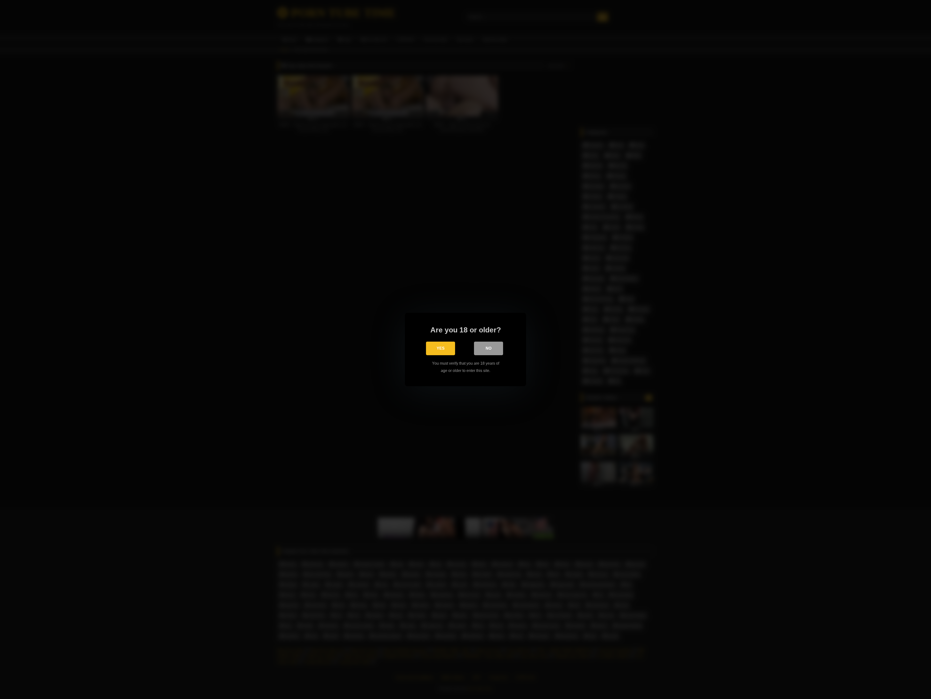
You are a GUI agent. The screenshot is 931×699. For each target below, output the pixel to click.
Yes (441, 348)
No (488, 348)
